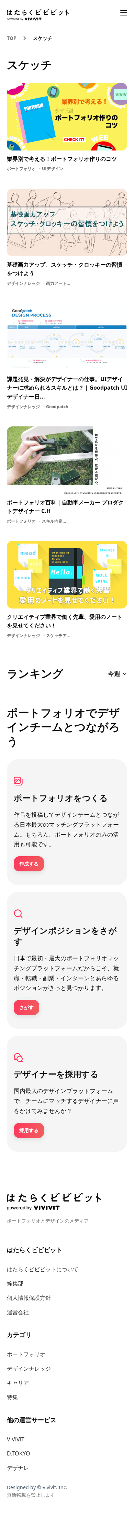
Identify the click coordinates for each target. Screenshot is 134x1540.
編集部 (15, 1283)
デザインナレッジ (29, 1368)
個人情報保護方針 (29, 1298)
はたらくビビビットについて (42, 1269)
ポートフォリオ (26, 1354)
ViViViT (15, 1439)
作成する (28, 863)
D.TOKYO (18, 1453)
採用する (28, 1130)
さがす (26, 1007)
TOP (11, 38)
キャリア (18, 1382)
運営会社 (18, 1312)
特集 (12, 1397)
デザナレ (18, 1468)
